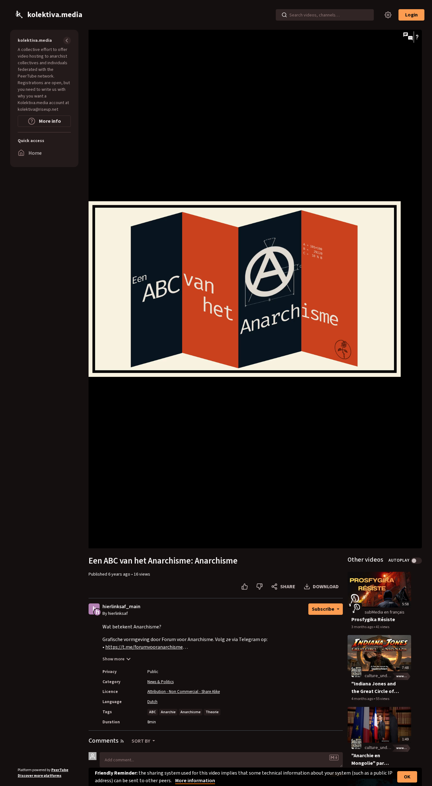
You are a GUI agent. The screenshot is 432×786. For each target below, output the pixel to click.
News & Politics (160, 682)
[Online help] (417, 37)
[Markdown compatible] (334, 757)
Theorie (212, 712)
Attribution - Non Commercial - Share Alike (183, 692)
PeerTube (59, 770)
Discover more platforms (39, 775)
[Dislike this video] (259, 587)
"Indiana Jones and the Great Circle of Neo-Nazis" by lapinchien (373, 687)
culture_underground (385, 676)
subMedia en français (384, 612)
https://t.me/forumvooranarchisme (144, 647)
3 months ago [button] (362, 627)
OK (407, 776)
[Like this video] (244, 587)
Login (411, 14)
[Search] (284, 15)
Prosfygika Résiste (373, 619)
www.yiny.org (403, 676)
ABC (152, 712)
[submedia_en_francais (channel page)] (356, 608)
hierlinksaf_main (121, 606)
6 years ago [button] (119, 574)
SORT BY (141, 741)
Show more (113, 659)
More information (195, 780)
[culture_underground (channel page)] (356, 672)
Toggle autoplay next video (416, 561)
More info (49, 121)
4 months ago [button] (362, 699)
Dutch (152, 702)
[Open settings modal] (388, 15)
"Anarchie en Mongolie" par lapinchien (367, 759)
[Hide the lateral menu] (67, 40)
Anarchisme (191, 712)
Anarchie (168, 712)
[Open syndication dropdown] (122, 741)
